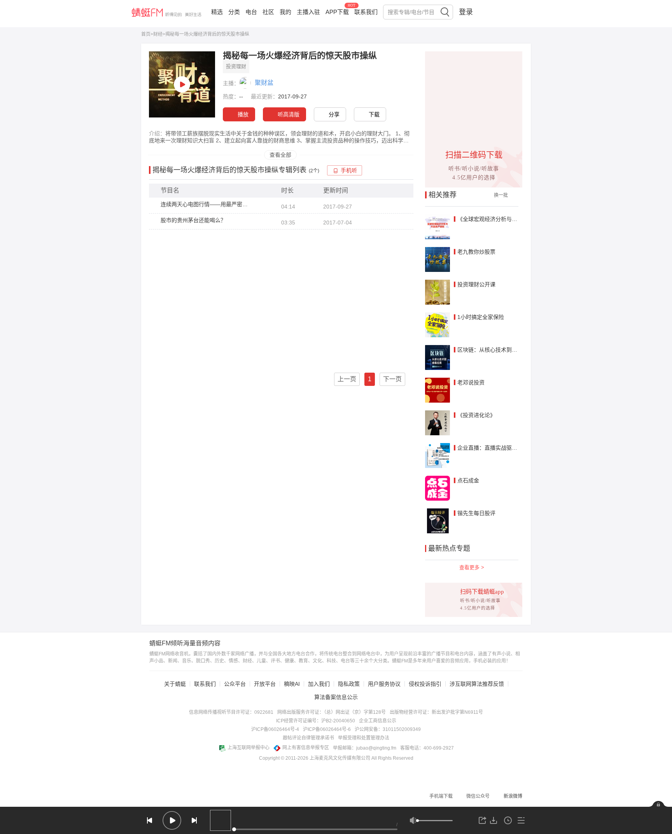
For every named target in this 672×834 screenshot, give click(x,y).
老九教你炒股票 (476, 252)
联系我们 (366, 12)
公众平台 (235, 684)
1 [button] (369, 379)
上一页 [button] (347, 379)
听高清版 (288, 114)
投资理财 (236, 66)
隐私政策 (349, 684)
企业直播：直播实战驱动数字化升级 (500, 448)
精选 (217, 12)
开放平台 (265, 684)
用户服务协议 (384, 684)
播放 (243, 114)
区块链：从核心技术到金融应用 (495, 350)
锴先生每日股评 (476, 513)
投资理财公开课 (476, 284)
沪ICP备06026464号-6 (327, 729)
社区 (268, 12)
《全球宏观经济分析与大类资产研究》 (503, 219)
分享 (334, 114)
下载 (374, 114)
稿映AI (292, 684)
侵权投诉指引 (425, 684)
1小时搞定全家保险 (480, 317)
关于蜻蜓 (175, 684)
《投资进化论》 (476, 415)
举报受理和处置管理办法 (363, 738)
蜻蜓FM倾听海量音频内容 (184, 643)
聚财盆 (264, 82)
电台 (251, 12)
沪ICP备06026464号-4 (275, 729)
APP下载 (337, 12)
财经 (158, 34)
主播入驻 (308, 12)
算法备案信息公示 (336, 697)
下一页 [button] (392, 379)
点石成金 (468, 480)
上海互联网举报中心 (249, 747)
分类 (234, 12)
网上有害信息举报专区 (305, 747)
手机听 (349, 170)
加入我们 (319, 684)
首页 (145, 34)
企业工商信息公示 (377, 721)
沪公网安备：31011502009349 (388, 729)
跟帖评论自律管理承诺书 (308, 738)
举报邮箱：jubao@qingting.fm (364, 748)
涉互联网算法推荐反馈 (477, 684)
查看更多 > (471, 567)
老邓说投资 (471, 382)
